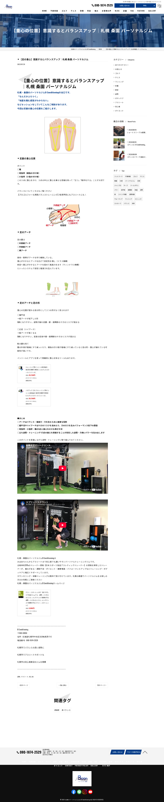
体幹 (133, 203)
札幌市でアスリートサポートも (30, 654)
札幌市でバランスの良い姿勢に (30, 647)
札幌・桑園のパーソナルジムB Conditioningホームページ (41, 583)
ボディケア (119, 98)
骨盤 (136, 190)
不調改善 (128, 176)
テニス (117, 77)
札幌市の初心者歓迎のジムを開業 (31, 661)
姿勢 (18, 676)
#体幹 (57, 710)
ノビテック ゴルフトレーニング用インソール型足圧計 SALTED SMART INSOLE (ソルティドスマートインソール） (37, 392)
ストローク (117, 203)
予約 (144, 5)
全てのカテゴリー (122, 65)
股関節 (130, 190)
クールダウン (134, 185)
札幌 (121, 181)
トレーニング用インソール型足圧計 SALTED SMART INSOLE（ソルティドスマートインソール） (37, 369)
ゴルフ (117, 73)
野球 (116, 90)
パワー (116, 190)
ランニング (119, 81)
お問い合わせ (124, 5)
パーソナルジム (130, 181)
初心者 (31, 676)
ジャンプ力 (117, 185)
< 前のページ (23, 685)
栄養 (116, 86)
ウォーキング (118, 199)
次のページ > (101, 685)
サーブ (126, 185)
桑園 (115, 181)
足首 (138, 181)
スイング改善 (122, 194)
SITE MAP (106, 766)
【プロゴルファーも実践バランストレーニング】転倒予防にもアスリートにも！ (51, 194)
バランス (126, 203)
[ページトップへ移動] (145, 752)
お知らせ (118, 69)
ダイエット (119, 110)
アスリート (24, 676)
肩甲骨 (123, 190)
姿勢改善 (132, 194)
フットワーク (118, 176)
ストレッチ (138, 199)
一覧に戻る (62, 685)
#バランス (66, 710)
